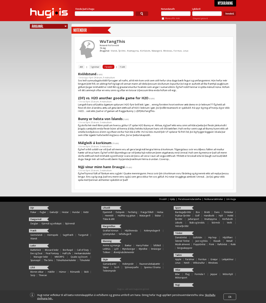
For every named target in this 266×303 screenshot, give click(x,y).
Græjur (214, 259)
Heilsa (160, 212)
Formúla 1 (200, 274)
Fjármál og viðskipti (52, 223)
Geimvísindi (36, 234)
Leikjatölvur (228, 259)
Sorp (32, 275)
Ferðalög (132, 212)
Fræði (33, 230)
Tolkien (106, 252)
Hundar (76, 212)
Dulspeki (120, 212)
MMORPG (59, 256)
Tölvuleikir (85, 260)
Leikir (33, 245)
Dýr (32, 207)
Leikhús (106, 248)
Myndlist (143, 248)
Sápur (106, 267)
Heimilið (109, 215)
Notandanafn (168, 8)
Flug (187, 274)
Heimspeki (52, 234)
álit (122, 66)
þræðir (108, 66)
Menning (107, 241)
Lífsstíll (106, 207)
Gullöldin (197, 237)
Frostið (163, 199)
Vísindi (114, 50)
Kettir (86, 212)
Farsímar (189, 259)
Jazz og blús (201, 240)
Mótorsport (181, 277)
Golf (197, 215)
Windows (167, 50)
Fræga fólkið (147, 212)
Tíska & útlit (109, 219)
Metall (229, 240)
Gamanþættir (110, 263)
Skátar (158, 215)
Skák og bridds (196, 222)
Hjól (221, 215)
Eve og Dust (36, 253)
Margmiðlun (109, 226)
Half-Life (66, 253)
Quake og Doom (79, 256)
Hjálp (172, 199)
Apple (178, 259)
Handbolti (209, 215)
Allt (81, 66)
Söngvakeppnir (184, 247)
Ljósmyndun (109, 234)
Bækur (128, 245)
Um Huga (231, 199)
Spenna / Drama (152, 267)
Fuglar (43, 212)
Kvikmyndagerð (152, 230)
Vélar (177, 269)
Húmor (62, 271)
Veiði (229, 222)
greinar (95, 66)
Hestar (65, 212)
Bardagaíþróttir (183, 212)
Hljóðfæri (228, 237)
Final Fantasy (52, 253)
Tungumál (83, 234)
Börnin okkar (37, 271)
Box (198, 212)
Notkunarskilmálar (213, 199)
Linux (185, 50)
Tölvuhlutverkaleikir (66, 260)
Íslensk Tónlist (182, 240)
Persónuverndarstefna (189, 199)
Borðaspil (68, 249)
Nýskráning (225, 3)
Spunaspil (35, 260)
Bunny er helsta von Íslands (100, 119)
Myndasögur (128, 248)
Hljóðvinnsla (131, 230)
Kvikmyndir (128, 263)
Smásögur (84, 77)
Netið (186, 262)
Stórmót (216, 222)
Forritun (178, 50)
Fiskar (33, 212)
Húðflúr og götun (126, 215)
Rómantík (75, 271)
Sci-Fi (116, 267)
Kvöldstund (87, 74)
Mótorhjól (228, 274)
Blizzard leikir (52, 249)
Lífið (32, 267)
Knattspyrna (133, 50)
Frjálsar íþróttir (183, 215)
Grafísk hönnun (110, 230)
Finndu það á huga (84, 8)
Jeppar (213, 274)
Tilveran (43, 275)
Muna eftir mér (172, 18)
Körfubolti (145, 50)
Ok (229, 296)
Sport (178, 207)
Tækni (178, 255)
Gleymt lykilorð (200, 18)
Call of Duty (83, 249)
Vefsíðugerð (125, 234)
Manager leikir (41, 256)
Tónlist (178, 233)
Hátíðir (51, 271)
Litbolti (178, 222)
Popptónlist (199, 244)
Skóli (86, 271)
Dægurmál (35, 219)
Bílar (177, 274)
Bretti (207, 212)
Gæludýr (54, 212)
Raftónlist (222, 244)
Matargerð (157, 50)
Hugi (177, 284)
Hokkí (230, 215)
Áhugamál (37, 26)
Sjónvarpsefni (132, 267)
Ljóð (116, 248)
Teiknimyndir (109, 270)
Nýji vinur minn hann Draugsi (101, 167)
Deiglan (34, 223)
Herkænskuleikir (82, 253)
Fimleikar (228, 212)
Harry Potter (142, 245)
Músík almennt (182, 244)
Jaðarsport (193, 219)
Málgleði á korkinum (94, 143)
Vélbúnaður (199, 262)
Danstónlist (181, 237)
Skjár (105, 259)
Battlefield (35, 249)
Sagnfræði (68, 234)
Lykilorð (196, 8)
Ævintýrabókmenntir (124, 252)
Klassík (217, 240)
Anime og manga (111, 245)
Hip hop (212, 237)
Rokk (233, 244)
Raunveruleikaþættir (150, 263)
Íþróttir (122, 50)
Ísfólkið (157, 245)
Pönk (211, 244)
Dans (216, 212)
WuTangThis (112, 41)
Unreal (82, 101)
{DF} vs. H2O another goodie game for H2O (113, 98)
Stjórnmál (70, 223)
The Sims (48, 260)
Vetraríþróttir (182, 226)
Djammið (107, 212)
